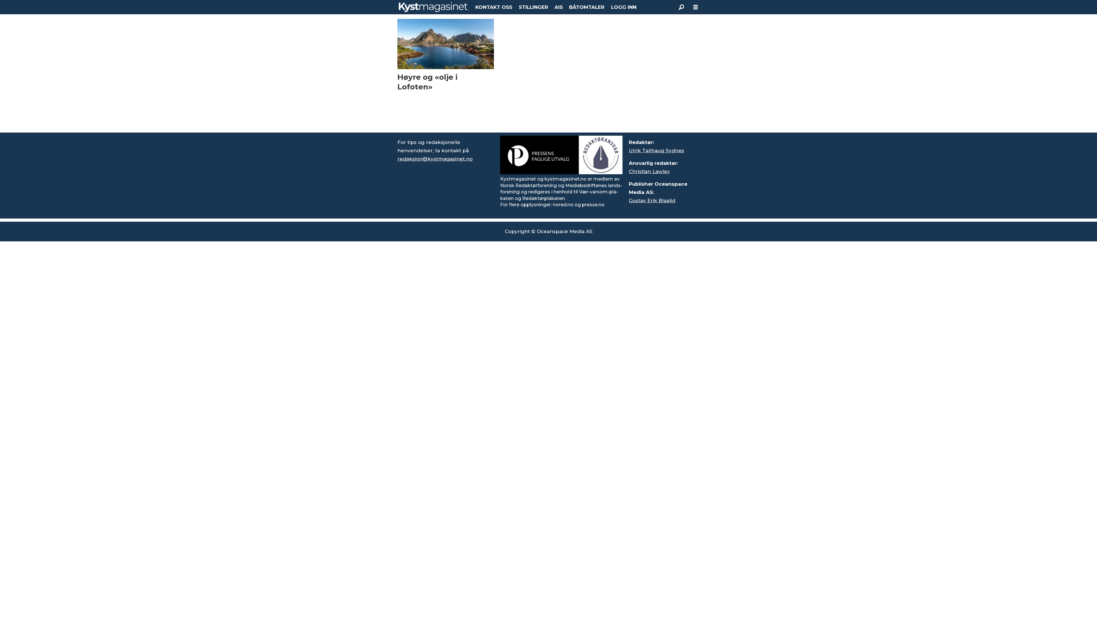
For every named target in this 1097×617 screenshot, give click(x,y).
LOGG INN (623, 7)
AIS (558, 7)
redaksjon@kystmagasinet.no (435, 159)
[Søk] (681, 7)
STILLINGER (533, 7)
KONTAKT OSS (493, 7)
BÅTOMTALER (586, 7)
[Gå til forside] (433, 7)
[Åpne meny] (696, 7)
